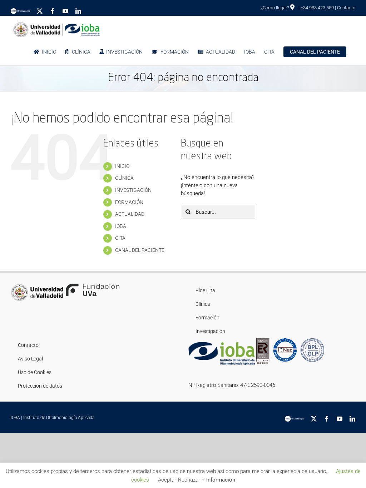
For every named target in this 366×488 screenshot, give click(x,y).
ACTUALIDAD (129, 214)
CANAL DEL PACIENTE (139, 250)
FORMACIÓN (129, 202)
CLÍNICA (124, 178)
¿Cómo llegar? (275, 7)
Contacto (346, 7)
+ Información (218, 480)
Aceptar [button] (167, 480)
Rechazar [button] (189, 480)
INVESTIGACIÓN (133, 190)
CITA (120, 238)
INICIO (122, 166)
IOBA (120, 226)
